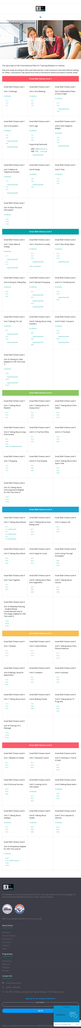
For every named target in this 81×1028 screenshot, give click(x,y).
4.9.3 (58, 592)
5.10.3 (7, 737)
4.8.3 (32, 592)
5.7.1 (6, 704)
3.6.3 (58, 441)
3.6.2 (58, 439)
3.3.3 (58, 417)
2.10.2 (7, 379)
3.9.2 (58, 470)
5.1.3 (6, 655)
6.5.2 (32, 798)
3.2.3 (32, 417)
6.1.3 (6, 767)
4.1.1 (6, 527)
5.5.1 (32, 677)
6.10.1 (7, 858)
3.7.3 (6, 470)
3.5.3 (32, 441)
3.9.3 (58, 473)
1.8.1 (32, 179)
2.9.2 (58, 333)
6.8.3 (32, 832)
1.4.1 (6, 135)
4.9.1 (58, 587)
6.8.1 (32, 827)
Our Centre (5, 945)
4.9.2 (58, 589)
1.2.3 (32, 105)
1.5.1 (32, 135)
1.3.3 (58, 111)
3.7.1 (6, 466)
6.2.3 (32, 767)
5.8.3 (32, 709)
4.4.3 (6, 563)
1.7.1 (6, 181)
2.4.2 (6, 294)
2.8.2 (32, 339)
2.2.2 (32, 256)
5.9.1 (58, 706)
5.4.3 (6, 684)
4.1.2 (6, 532)
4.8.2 (32, 589)
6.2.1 (32, 762)
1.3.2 (58, 105)
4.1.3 (6, 536)
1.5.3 (32, 140)
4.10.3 (7, 626)
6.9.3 (58, 832)
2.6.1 (58, 291)
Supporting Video (63, 109)
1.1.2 (6, 103)
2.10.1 (7, 373)
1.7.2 (6, 187)
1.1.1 (6, 100)
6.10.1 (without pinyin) (12, 860)
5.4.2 (6, 682)
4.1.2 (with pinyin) (10, 534)
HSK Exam (5, 971)
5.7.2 (6, 706)
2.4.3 (6, 296)
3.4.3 (6, 444)
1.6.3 (58, 142)
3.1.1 (6, 412)
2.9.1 (58, 330)
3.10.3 (7, 502)
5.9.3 (58, 711)
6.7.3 (6, 832)
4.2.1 (32, 529)
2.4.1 (6, 291)
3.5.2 (32, 439)
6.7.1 (6, 827)
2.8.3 (32, 345)
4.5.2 (32, 560)
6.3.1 (58, 765)
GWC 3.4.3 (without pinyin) (13, 446)
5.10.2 (7, 735)
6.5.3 (32, 801)
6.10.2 (7, 863)
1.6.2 (58, 140)
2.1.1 (6, 256)
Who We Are (6, 932)
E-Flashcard (6, 967)
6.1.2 (6, 765)
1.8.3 (32, 187)
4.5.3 (32, 563)
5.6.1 (58, 677)
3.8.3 (32, 470)
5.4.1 (6, 680)
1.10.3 (7, 224)
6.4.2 (6, 791)
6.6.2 (58, 796)
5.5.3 (32, 682)
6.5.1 (32, 796)
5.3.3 (58, 658)
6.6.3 (58, 798)
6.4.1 (6, 789)
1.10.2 (7, 221)
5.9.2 (58, 709)
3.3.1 (58, 412)
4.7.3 (6, 589)
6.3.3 (58, 770)
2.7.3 (6, 339)
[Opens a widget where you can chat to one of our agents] (66, 1016)
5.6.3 (58, 682)
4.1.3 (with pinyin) (10, 539)
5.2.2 (32, 653)
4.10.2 (7, 623)
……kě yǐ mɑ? (42, 151)
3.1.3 (6, 417)
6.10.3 (7, 865)
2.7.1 (6, 330)
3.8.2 (32, 468)
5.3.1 (58, 653)
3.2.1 (32, 412)
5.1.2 (6, 653)
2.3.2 (58, 256)
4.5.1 (32, 558)
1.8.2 (32, 181)
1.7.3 (6, 189)
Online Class (6, 964)
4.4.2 (6, 560)
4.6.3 (58, 565)
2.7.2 (6, 336)
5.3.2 (58, 655)
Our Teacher (6, 942)
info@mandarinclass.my (13, 983)
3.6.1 (58, 437)
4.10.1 (7, 621)
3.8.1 (32, 466)
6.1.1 (6, 762)
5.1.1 (6, 651)
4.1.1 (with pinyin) (10, 529)
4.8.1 (32, 587)
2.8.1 (32, 333)
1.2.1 (32, 100)
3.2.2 (32, 415)
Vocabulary (7, 96)
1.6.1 (58, 137)
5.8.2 (32, 706)
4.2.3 (32, 534)
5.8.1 (32, 704)
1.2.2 (32, 103)
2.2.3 (32, 258)
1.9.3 (58, 183)
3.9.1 (58, 468)
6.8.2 (32, 829)
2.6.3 (58, 300)
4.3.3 (58, 532)
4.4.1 (6, 558)
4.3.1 (58, 527)
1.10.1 (7, 219)
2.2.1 (32, 253)
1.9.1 (58, 179)
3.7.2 (6, 468)
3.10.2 (7, 499)
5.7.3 (6, 709)
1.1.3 (6, 105)
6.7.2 (6, 829)
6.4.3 (6, 794)
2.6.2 (58, 294)
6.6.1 (58, 793)
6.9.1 (58, 827)
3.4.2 (6, 441)
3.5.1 (32, 437)
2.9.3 (58, 339)
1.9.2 (58, 181)
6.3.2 (58, 767)
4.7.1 (6, 585)
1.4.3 (6, 143)
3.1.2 (6, 415)
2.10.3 (7, 385)
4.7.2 (6, 587)
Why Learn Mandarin (9, 936)
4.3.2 (58, 529)
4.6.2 (58, 563)
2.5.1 (32, 291)
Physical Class (6, 961)
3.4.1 (6, 439)
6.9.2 (58, 829)
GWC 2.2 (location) (35, 266)
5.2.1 (32, 651)
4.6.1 (58, 560)
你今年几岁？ (42, 149)
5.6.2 (58, 680)
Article (4, 949)
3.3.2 (58, 415)
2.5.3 (32, 303)
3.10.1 (7, 497)
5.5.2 (32, 680)
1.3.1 (58, 103)
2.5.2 (32, 297)
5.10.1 (7, 733)
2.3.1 (58, 253)
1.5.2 (32, 137)
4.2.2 (32, 532)
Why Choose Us (7, 939)
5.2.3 (32, 655)
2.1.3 (6, 264)
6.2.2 (32, 765)
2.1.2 (6, 262)
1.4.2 (6, 137)
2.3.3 (58, 258)
